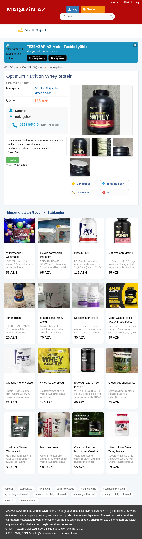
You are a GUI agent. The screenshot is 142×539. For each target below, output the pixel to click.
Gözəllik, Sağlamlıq (33, 67)
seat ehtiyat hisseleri (84, 494)
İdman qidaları (55, 67)
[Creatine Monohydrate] (20, 352)
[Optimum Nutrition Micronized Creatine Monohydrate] (88, 417)
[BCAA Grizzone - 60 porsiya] (88, 352)
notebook (9, 500)
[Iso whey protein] (54, 417)
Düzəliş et (83, 192)
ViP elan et (83, 183)
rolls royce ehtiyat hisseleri (116, 494)
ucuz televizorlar (65, 488)
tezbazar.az (26, 488)
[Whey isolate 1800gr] (54, 352)
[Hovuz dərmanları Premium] (54, 222)
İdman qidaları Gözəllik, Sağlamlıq (35, 212)
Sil (108, 192)
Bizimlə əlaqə (132, 2)
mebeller (8, 488)
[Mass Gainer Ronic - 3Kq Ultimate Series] (122, 287)
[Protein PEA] (88, 222)
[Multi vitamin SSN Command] (20, 222)
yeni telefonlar (88, 488)
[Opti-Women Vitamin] (122, 222)
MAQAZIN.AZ (11, 67)
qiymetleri (44, 488)
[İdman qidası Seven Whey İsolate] (122, 417)
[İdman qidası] (20, 287)
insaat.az (114, 2)
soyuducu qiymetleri (114, 488)
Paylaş (12, 159)
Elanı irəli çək (115, 183)
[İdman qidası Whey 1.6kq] (54, 287)
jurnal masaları (28, 500)
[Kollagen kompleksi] (88, 287)
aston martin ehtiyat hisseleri (50, 494)
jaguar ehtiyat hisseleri (16, 494)
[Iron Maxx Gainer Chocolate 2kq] (20, 417)
